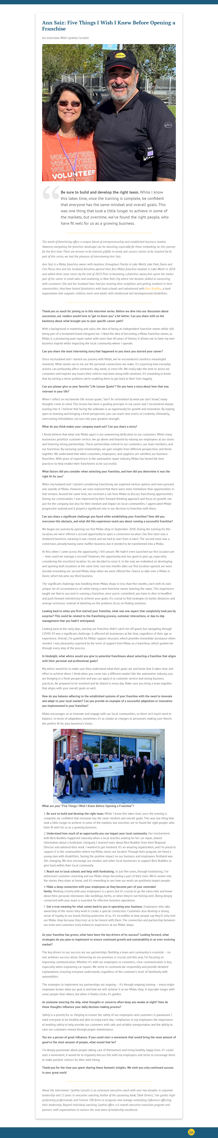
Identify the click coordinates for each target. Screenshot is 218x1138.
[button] (109, 766)
